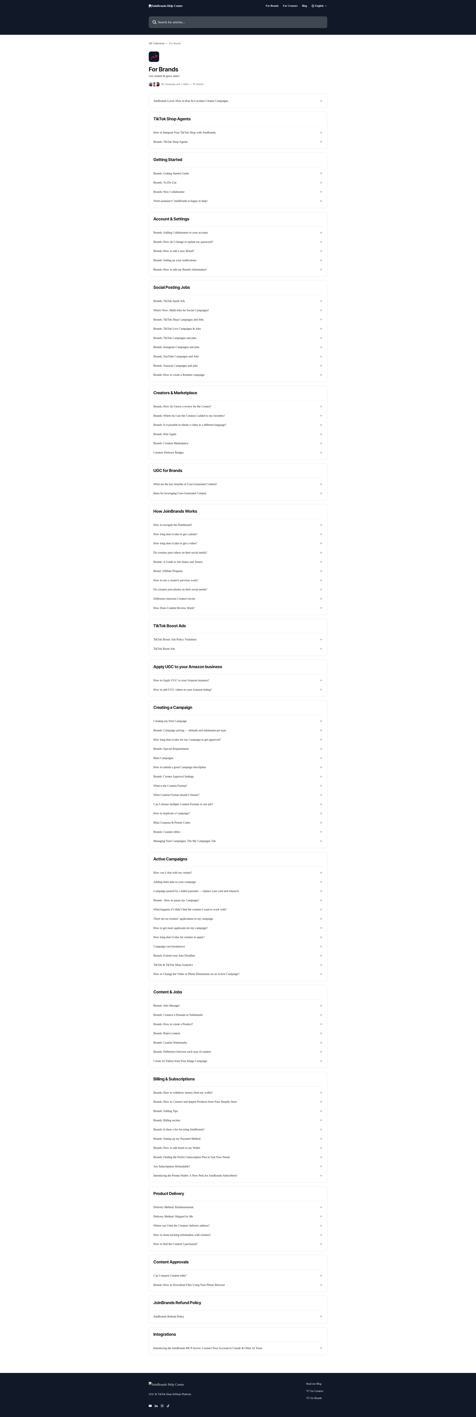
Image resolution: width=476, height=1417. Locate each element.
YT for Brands (314, 1398)
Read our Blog (313, 1383)
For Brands (272, 6)
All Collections (157, 43)
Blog (304, 6)
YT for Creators (314, 1391)
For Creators (290, 6)
